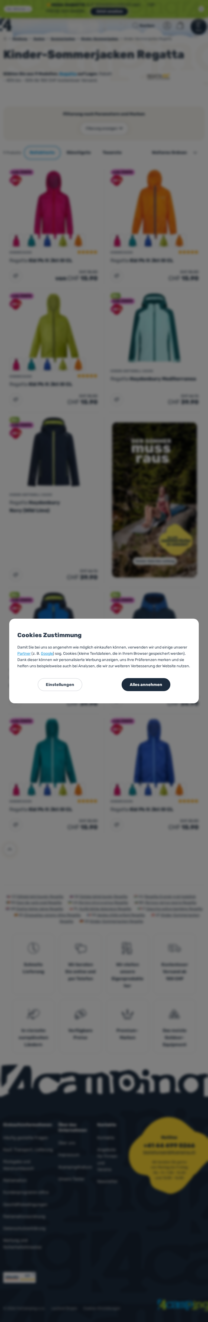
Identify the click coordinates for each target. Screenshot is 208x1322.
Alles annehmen (146, 684)
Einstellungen (60, 684)
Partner (24, 653)
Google (47, 653)
